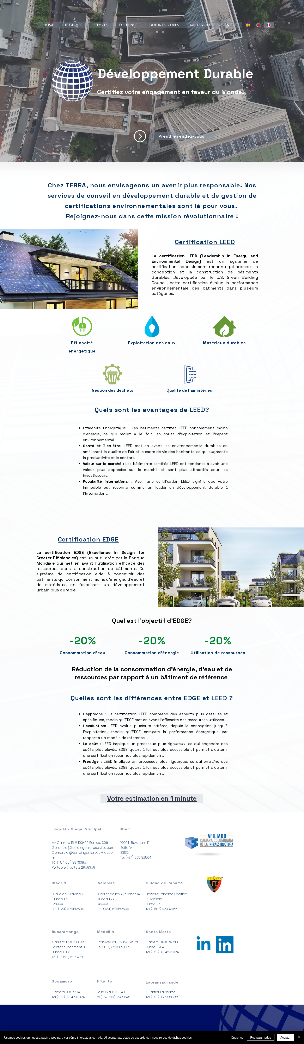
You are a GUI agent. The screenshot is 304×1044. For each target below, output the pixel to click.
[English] (258, 25)
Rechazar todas (260, 1037)
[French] (269, 25)
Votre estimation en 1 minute (152, 798)
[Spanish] (248, 25)
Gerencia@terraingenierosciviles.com (83, 847)
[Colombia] (224, 944)
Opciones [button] (237, 1037)
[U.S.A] (203, 944)
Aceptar (285, 1037)
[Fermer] (299, 1037)
